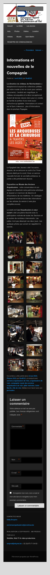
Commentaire (18, 426)
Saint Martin (29, 36)
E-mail (16, 473)
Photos (16, 31)
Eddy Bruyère (12, 519)
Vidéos (26, 31)
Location (35, 31)
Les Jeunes (31, 26)
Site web (15, 486)
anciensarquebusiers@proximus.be (20, 525)
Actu (9, 31)
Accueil (10, 26)
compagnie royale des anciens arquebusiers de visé (20, 384)
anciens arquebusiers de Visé (18, 380)
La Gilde (20, 26)
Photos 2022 (11, 378)
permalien (10, 390)
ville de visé (16, 388)
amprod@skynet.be (14, 543)
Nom (16, 459)
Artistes (10, 36)
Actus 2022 (33, 376)
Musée (19, 36)
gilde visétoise (29, 385)
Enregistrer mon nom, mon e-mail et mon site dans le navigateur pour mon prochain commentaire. (24, 496)
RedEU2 (29, 78)
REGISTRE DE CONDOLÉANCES (19, 42)
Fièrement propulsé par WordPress (25, 556)
